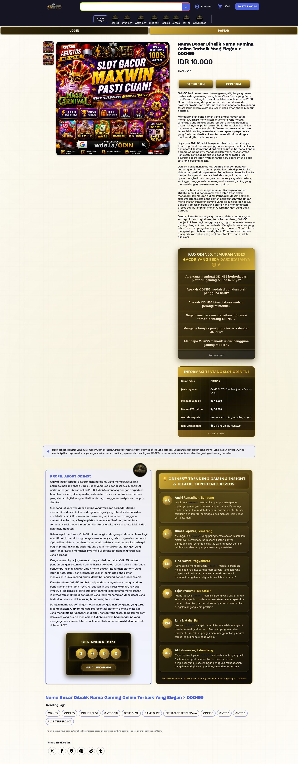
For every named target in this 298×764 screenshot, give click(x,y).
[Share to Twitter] (52, 750)
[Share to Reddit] (91, 750)
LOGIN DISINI (233, 84)
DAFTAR (223, 30)
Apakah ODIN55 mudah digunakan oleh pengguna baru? (216, 291)
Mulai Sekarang (98, 667)
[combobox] (131, 7)
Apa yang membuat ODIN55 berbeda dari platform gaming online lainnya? (216, 278)
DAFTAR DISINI (196, 84)
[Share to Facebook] (62, 750)
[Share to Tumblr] (100, 750)
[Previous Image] (59, 99)
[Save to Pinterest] (81, 750)
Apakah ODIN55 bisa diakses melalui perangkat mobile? (216, 304)
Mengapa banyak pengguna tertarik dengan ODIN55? (216, 330)
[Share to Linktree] (71, 750)
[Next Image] (167, 99)
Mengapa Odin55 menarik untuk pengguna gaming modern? (216, 343)
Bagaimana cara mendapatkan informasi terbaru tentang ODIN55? (216, 317)
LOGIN (74, 30)
